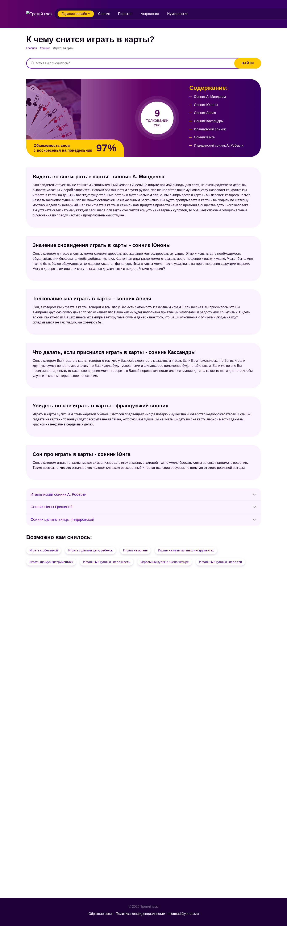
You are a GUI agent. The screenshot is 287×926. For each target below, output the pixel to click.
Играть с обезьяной (43, 550)
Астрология (150, 14)
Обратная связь (100, 913)
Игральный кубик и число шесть (106, 562)
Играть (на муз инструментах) (51, 562)
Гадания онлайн (74, 14)
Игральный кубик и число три (220, 562)
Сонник (104, 14)
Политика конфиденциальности (140, 913)
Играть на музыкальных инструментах (186, 550)
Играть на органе (135, 550)
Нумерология (177, 14)
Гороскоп (125, 14)
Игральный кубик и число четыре (165, 562)
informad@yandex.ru (183, 913)
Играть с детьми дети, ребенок (90, 550)
